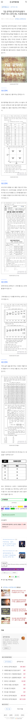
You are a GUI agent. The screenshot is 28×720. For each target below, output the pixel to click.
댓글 (2, 630)
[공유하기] (7, 573)
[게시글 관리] (9, 573)
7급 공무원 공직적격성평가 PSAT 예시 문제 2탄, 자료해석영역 (14, 13)
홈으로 (5, 715)
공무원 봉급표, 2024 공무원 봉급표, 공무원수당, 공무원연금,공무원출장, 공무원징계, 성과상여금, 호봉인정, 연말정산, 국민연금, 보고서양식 (11, 642)
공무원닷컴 (15, 2)
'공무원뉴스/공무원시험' (9, 587)
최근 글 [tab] (8, 709)
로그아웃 (17, 715)
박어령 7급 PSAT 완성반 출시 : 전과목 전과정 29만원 (9, 545)
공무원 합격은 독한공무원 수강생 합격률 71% (9, 553)
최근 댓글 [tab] (20, 709)
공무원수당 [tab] (20, 661)
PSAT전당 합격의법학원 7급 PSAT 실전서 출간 (9, 542)
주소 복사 (4, 564)
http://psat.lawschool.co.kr (9, 539)
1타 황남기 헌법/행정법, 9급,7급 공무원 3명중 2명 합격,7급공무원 (9, 556)
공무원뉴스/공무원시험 (20, 19)
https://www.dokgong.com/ (9, 550)
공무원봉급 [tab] (8, 661)
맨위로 (22, 715)
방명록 (10, 715)
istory (12, 718)
